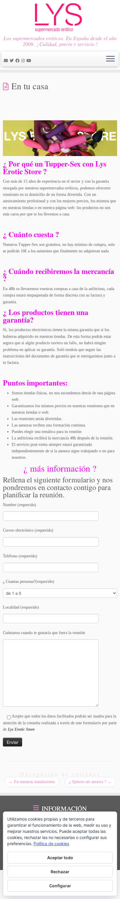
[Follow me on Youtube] (30, 61)
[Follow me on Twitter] (12, 61)
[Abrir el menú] (110, 59)
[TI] (34, 61)
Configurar (60, 885)
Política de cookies (51, 843)
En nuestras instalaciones (32, 782)
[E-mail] (7, 61)
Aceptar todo (60, 857)
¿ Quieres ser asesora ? (90, 782)
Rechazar (60, 871)
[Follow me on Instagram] (24, 61)
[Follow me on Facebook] (18, 61)
